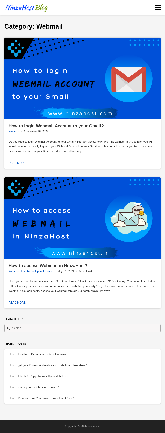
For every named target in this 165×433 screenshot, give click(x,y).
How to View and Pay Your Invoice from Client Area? (41, 398)
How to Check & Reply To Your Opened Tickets (38, 376)
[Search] (8, 328)
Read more (17, 163)
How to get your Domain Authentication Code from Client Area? (48, 365)
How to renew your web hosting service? (34, 387)
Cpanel (39, 271)
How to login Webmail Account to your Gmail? (56, 126)
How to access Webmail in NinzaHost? (48, 265)
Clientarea (27, 271)
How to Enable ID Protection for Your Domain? (37, 354)
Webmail (14, 131)
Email (49, 271)
